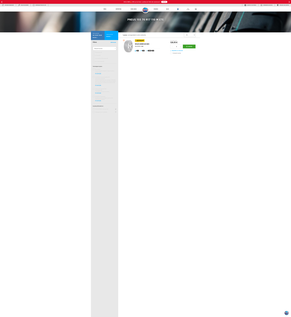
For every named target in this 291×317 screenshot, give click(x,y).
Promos (156, 9)
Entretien (118, 9)
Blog (167, 9)
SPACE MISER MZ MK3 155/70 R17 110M (141, 47)
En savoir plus (98, 73)
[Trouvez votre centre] (178, 9)
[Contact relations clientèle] (188, 9)
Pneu (105, 9)
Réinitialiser (113, 42)
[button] (286, 313)
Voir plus (164, 1)
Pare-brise (134, 9)
